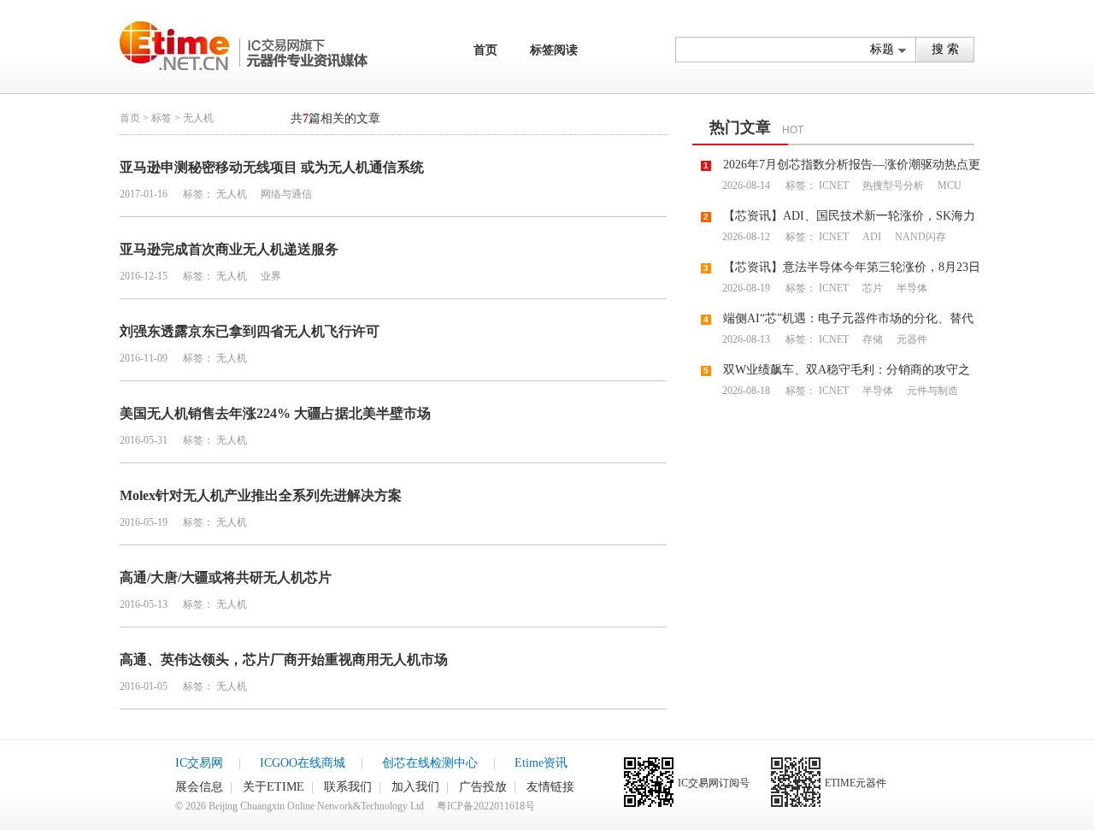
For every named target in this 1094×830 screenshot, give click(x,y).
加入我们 (415, 786)
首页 (485, 50)
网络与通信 (285, 194)
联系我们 (348, 786)
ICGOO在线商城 (302, 762)
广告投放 (483, 786)
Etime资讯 (541, 762)
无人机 (231, 194)
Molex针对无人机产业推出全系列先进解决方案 (261, 495)
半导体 (910, 288)
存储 (871, 339)
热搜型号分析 (892, 185)
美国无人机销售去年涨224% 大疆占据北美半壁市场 (275, 413)
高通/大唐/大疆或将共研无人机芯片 (226, 577)
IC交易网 (199, 762)
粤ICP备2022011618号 (486, 806)
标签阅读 (554, 50)
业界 (269, 276)
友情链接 (550, 786)
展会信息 (199, 786)
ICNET (834, 185)
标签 (161, 118)
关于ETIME (273, 786)
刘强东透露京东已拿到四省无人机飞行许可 (249, 331)
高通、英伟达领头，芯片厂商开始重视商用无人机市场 (284, 659)
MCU (948, 185)
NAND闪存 (919, 237)
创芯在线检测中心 (430, 762)
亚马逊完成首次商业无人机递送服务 (229, 249)
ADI (870, 237)
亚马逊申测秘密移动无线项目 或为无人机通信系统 (272, 167)
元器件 (910, 339)
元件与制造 (931, 391)
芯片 (871, 288)
